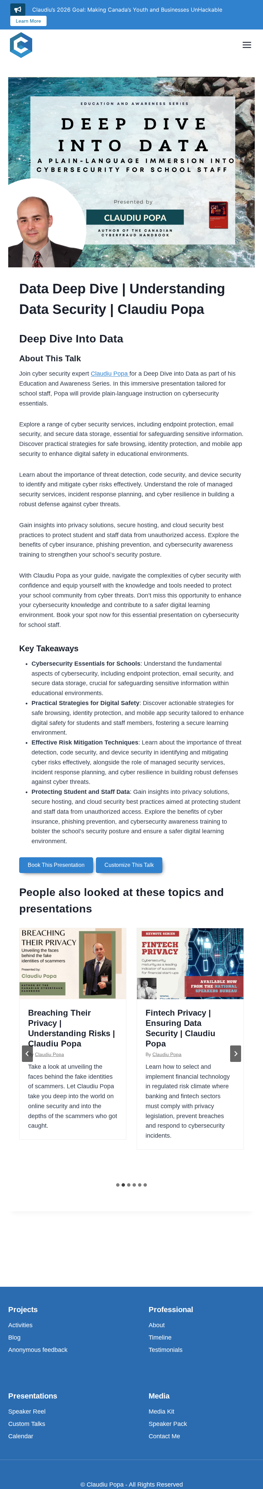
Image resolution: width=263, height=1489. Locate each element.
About (157, 1325)
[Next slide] (235, 1053)
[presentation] (73, 963)
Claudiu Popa (110, 373)
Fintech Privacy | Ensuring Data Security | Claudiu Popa (180, 1028)
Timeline (160, 1337)
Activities (20, 1325)
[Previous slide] (27, 1053)
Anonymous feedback (37, 1349)
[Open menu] (247, 45)
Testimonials (166, 1349)
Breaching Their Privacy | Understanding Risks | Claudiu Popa (71, 1028)
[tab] (118, 1185)
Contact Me (164, 1436)
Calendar (20, 1436)
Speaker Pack (168, 1423)
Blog (14, 1337)
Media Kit (161, 1411)
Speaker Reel (27, 1411)
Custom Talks (26, 1423)
